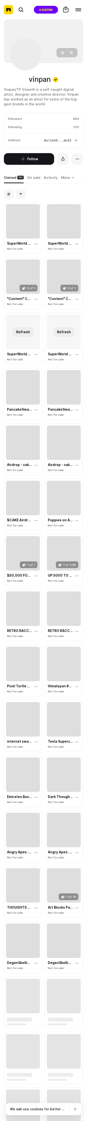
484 (76, 119)
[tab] (14, 178)
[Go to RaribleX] (46, 10)
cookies (36, 1109)
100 (76, 127)
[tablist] (68, 178)
